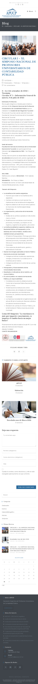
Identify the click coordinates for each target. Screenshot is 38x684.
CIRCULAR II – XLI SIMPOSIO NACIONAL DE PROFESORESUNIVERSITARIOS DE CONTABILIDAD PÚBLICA (22, 529)
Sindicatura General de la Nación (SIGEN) (16, 621)
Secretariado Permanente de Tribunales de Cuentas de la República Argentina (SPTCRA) (16, 627)
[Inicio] (2, 26)
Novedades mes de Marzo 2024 (19, 420)
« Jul (3, 585)
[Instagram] (15, 667)
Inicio (11, 676)
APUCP (19, 383)
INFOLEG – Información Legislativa (14, 616)
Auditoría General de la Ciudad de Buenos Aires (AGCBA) (17, 637)
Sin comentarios (9, 85)
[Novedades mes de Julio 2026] (5, 540)
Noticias (17, 83)
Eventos (4, 509)
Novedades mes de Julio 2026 (19, 539)
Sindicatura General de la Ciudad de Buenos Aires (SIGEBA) (18, 641)
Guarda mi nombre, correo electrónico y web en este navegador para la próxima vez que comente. (18, 473)
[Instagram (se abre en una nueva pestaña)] (20, 4)
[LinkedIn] (20, 667)
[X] (6, 667)
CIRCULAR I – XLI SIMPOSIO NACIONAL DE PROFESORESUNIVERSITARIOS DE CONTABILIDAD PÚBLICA (22, 548)
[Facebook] (10, 667)
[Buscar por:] (35, 11)
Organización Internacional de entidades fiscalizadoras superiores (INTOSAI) (16, 632)
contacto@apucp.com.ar (15, 657)
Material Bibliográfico (8, 512)
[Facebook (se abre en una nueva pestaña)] (18, 4)
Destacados (8, 83)
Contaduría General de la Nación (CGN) (16, 624)
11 (14, 572)
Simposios (25, 83)
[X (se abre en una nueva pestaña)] (16, 4)
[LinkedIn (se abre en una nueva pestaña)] (22, 4)
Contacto (8, 608)
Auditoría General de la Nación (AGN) (15, 619)
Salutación (19, 390)
